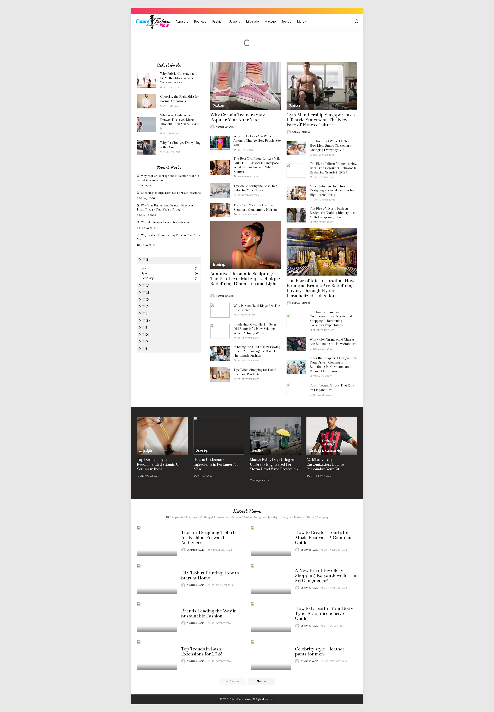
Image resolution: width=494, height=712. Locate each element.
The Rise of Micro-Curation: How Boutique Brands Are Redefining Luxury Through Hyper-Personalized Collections (320, 288)
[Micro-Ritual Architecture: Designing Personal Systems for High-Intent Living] (296, 193)
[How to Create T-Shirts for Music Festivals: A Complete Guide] (271, 541)
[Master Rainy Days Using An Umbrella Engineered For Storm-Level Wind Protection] (275, 436)
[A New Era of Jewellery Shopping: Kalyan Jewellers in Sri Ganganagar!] (271, 579)
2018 (144, 335)
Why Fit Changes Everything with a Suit (165, 222)
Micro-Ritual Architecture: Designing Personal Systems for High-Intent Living (332, 190)
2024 (144, 293)
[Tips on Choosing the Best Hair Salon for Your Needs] (220, 190)
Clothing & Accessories (325, 450)
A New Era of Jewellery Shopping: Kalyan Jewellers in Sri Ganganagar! (325, 576)
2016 (144, 349)
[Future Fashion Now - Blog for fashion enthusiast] (152, 21)
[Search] (356, 21)
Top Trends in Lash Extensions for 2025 (202, 651)
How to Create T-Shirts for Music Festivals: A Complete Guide (324, 538)
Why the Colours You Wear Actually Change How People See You (257, 140)
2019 (144, 328)
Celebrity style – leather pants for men (320, 651)
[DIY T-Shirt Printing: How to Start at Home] (157, 579)
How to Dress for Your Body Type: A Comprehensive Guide (324, 614)
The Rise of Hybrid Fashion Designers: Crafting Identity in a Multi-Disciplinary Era (332, 213)
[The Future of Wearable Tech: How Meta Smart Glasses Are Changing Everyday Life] (296, 148)
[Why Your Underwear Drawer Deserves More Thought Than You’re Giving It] (146, 124)
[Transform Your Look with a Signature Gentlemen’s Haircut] (220, 210)
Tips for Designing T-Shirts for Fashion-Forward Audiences (209, 538)
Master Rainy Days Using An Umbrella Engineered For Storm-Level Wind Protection (274, 464)
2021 (144, 314)
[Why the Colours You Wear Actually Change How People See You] (220, 143)
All (167, 517)
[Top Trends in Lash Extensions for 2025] (157, 655)
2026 (144, 260)
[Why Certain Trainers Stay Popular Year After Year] (245, 86)
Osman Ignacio (225, 127)
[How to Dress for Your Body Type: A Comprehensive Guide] (271, 617)
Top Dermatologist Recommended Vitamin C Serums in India (157, 464)
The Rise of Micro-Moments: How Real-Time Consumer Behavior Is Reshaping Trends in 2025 (333, 168)
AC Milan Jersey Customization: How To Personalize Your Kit (325, 464)
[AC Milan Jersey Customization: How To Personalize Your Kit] (331, 436)
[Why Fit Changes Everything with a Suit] (146, 147)
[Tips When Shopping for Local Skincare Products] (220, 374)
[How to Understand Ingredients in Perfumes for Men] (219, 436)
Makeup (219, 264)
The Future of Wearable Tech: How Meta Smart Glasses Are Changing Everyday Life (331, 145)
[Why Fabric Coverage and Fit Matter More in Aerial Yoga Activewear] (146, 80)
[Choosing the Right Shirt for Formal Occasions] (146, 101)
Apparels (177, 517)
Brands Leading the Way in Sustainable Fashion (209, 613)
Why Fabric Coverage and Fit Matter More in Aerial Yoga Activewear (178, 78)
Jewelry (202, 450)
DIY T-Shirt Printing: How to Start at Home (210, 575)
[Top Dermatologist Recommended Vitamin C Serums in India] (162, 436)
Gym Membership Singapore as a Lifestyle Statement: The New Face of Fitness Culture (321, 120)
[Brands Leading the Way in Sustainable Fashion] (157, 617)
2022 (144, 307)
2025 (144, 286)
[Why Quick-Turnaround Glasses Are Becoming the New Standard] (296, 344)
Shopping (323, 517)
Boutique (295, 271)
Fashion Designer (254, 517)
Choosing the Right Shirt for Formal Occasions (171, 193)
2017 (143, 342)
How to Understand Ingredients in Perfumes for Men (216, 464)
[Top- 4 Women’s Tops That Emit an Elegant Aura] (296, 390)
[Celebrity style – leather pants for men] (271, 655)
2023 (144, 300)
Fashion (218, 105)
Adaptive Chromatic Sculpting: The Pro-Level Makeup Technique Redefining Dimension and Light (245, 279)
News (310, 517)
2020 (144, 321)
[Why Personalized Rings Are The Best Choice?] (220, 310)
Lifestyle (145, 450)
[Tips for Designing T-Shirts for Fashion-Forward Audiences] (157, 541)
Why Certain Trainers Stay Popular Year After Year (237, 117)
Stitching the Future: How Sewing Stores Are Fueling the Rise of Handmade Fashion (256, 351)
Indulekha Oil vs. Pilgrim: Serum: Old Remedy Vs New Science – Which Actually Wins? (256, 329)
